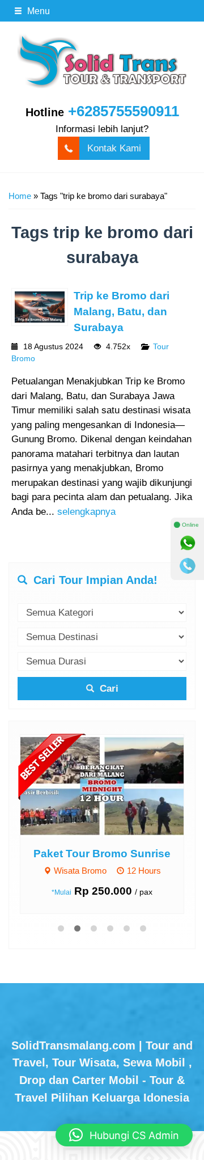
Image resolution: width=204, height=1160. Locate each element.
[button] (124, 1135)
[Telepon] (187, 565)
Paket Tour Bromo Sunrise (102, 854)
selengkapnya (86, 511)
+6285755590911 (123, 111)
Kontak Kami (114, 148)
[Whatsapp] (187, 543)
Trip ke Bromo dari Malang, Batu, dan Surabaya (121, 311)
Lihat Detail (113, 785)
